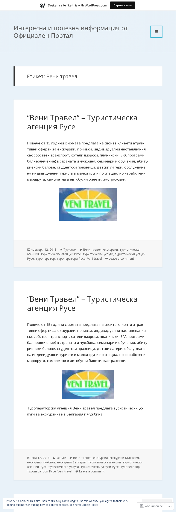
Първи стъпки (123, 5)
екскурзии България (124, 458)
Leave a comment (121, 258)
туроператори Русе (71, 258)
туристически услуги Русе (99, 467)
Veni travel (94, 258)
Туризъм (69, 249)
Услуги (61, 458)
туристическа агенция (104, 462)
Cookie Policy (90, 505)
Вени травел (92, 249)
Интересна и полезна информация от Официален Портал (71, 32)
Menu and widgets (156, 37)
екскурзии (110, 249)
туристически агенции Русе (61, 254)
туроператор (45, 258)
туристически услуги (98, 254)
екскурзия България (71, 462)
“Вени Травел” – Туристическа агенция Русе (82, 122)
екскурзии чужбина (41, 462)
